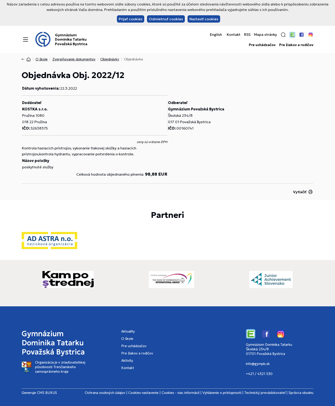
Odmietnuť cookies (166, 19)
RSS (247, 35)
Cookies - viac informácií (180, 392)
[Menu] (25, 39)
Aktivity (127, 360)
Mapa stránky (265, 35)
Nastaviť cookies (203, 19)
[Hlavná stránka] (28, 59)
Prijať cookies (130, 19)
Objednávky (109, 59)
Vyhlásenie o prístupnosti (221, 392)
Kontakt (233, 35)
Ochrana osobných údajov (105, 392)
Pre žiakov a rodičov (296, 45)
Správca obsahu (301, 392)
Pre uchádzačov (262, 45)
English (216, 35)
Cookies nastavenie (143, 392)
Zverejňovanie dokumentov (73, 59)
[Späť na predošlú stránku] (24, 59)
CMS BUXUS (47, 392)
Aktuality (128, 331)
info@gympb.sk (258, 364)
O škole (42, 59)
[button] (283, 34)
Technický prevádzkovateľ (265, 392)
